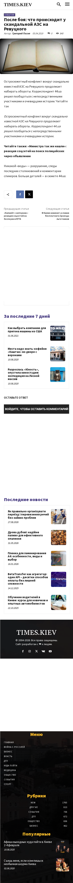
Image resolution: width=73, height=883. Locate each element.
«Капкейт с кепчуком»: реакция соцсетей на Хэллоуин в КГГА (16, 215)
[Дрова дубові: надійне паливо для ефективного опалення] (58, 537)
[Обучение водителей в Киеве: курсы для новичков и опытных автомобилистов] (58, 602)
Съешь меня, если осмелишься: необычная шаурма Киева (23, 862)
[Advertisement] (36, 265)
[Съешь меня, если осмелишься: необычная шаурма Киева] (62, 864)
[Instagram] (29, 651)
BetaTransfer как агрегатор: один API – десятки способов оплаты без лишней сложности (28, 579)
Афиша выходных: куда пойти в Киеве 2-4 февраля (28, 843)
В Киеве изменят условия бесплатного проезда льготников (55, 215)
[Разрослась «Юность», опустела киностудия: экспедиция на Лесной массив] (57, 374)
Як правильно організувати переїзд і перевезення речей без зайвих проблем (28, 514)
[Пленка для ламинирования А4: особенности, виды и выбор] (58, 558)
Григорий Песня (21, 33)
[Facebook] (20, 194)
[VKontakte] (43, 651)
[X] (29, 194)
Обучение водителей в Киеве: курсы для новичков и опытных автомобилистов (28, 600)
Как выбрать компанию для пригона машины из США (27, 329)
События (9, 15)
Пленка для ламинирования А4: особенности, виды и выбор (27, 556)
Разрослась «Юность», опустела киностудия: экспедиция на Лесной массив (23, 374)
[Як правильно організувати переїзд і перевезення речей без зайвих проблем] (58, 516)
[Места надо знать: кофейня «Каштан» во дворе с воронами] (57, 353)
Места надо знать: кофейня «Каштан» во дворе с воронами (27, 352)
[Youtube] (50, 651)
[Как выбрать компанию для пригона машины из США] (57, 333)
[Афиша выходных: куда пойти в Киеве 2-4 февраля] (62, 846)
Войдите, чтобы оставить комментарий (36, 409)
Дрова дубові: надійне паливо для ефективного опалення (25, 535)
